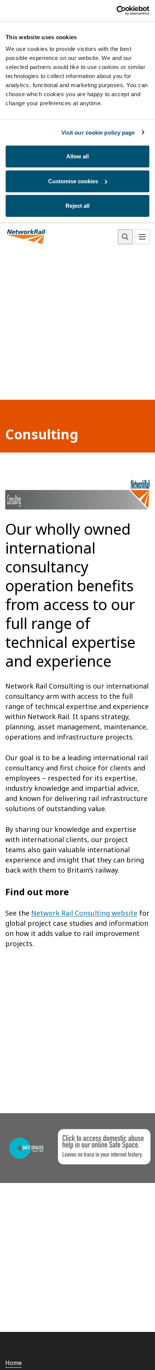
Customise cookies (73, 181)
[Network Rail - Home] (26, 237)
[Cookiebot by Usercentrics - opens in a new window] (116, 10)
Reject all (77, 206)
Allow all (77, 156)
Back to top (114, 1352)
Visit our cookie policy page (98, 132)
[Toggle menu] (142, 236)
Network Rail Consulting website (84, 912)
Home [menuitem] (13, 1363)
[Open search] (125, 236)
